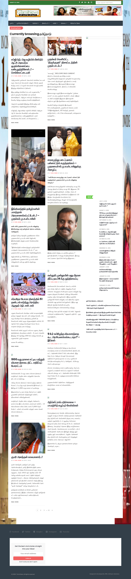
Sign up (28, 558)
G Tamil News (17, 76)
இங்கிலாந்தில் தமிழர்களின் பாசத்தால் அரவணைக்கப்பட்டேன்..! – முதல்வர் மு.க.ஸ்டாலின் (25, 214)
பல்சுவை (63, 23)
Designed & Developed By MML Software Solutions (104, 574)
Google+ (39, 532)
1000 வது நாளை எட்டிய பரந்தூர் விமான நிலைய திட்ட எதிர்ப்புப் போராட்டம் (28, 362)
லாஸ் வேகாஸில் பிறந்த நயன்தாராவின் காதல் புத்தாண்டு (108, 271)
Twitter (27, 532)
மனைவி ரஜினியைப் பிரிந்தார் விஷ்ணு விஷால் (107, 252)
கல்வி (54, 23)
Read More (14, 122)
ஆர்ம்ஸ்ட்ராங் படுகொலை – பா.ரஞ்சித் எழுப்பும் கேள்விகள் (63, 403)
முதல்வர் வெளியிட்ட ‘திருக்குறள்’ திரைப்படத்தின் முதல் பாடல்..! (63, 62)
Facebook (15, 532)
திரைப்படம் (45, 23)
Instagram (52, 532)
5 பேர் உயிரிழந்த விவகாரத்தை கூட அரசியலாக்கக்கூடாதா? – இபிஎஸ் (64, 337)
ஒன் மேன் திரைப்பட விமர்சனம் (94, 301)
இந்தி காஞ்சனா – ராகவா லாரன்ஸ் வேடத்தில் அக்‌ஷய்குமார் (109, 280)
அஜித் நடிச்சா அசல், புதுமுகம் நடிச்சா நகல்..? (107, 205)
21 (49, 510)
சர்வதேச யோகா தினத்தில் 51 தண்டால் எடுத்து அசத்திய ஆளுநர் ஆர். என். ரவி (26, 302)
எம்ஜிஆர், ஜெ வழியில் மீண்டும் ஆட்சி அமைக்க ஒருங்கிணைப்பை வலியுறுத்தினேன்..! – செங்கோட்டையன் (27, 66)
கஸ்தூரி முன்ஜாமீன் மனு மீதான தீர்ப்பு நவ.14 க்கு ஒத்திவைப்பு (64, 277)
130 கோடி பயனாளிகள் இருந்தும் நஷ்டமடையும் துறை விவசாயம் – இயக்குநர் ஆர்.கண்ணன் (108, 215)
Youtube (65, 532)
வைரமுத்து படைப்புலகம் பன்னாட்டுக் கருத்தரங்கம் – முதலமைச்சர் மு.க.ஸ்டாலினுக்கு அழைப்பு (64, 165)
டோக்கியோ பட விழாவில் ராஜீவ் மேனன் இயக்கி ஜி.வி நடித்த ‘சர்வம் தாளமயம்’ (109, 234)
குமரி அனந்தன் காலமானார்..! (26, 457)
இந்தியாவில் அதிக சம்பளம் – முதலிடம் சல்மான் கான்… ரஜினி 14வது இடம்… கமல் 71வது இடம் (108, 262)
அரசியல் (35, 23)
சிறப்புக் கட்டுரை (75, 23)
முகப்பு (12, 23)
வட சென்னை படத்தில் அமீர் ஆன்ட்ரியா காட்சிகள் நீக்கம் (107, 242)
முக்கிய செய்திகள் (22, 23)
